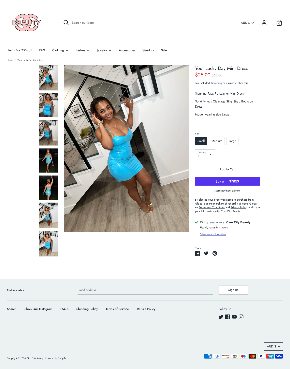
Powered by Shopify (55, 358)
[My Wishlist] (271, 22)
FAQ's (64, 309)
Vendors (148, 50)
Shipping (216, 83)
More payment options (227, 190)
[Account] (264, 21)
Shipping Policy (87, 309)
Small (201, 141)
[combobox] (205, 154)
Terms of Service (117, 309)
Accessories (127, 50)
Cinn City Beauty (35, 358)
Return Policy (146, 309)
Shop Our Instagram (38, 309)
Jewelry (102, 50)
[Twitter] (221, 317)
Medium (216, 141)
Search (12, 309)
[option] (126, 150)
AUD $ (245, 23)
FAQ (42, 50)
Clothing (58, 50)
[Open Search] (66, 22)
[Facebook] (227, 317)
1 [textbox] (198, 155)
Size (197, 133)
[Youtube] (234, 317)
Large (232, 141)
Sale (164, 50)
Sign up (233, 289)
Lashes (81, 50)
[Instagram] (241, 317)
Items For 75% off (19, 50)
